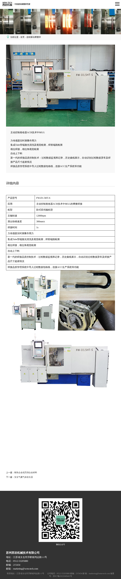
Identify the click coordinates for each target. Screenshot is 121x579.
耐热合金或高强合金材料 (25, 472)
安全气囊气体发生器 (23, 477)
